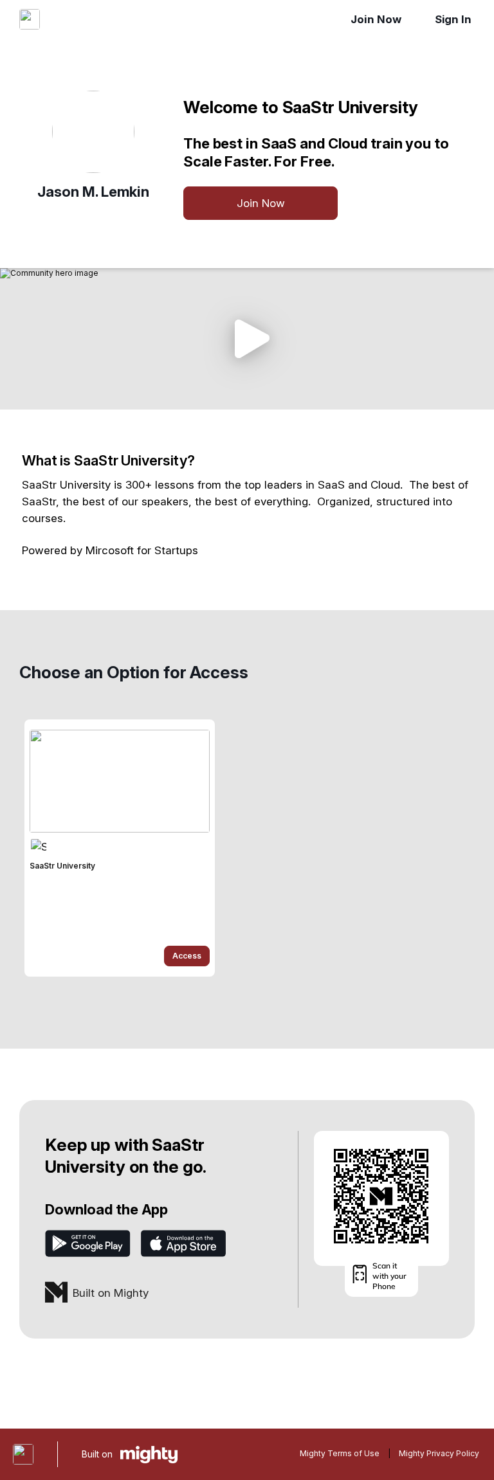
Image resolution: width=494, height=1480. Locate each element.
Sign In (453, 19)
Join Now (376, 19)
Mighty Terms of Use (340, 1453)
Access (186, 956)
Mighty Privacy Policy (439, 1453)
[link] (120, 848)
